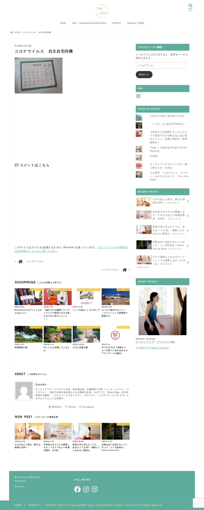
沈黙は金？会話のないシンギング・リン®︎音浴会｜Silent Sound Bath (169, 245)
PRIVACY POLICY (56, 505)
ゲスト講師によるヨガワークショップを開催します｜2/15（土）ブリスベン (161, 262)
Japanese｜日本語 (135, 23)
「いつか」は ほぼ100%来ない (167, 124)
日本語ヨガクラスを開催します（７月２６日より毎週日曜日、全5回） (169, 215)
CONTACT (116, 23)
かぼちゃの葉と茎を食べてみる (167, 116)
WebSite (57, 407)
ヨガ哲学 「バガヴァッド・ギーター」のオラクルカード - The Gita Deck (169, 176)
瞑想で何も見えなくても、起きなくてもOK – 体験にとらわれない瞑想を (169, 230)
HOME (63, 23)
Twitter (72, 407)
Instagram (88, 407)
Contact (19, 486)
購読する (144, 74)
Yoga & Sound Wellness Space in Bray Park (112, 505)
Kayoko (41, 384)
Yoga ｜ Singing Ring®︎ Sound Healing (89, 23)
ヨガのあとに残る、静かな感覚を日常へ (169, 201)
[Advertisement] (43, 124)
